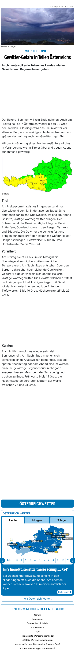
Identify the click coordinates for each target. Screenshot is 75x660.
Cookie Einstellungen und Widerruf (37, 648)
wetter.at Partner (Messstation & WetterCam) (37, 644)
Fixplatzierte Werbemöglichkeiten (37, 636)
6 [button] (44, 560)
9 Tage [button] (61, 520)
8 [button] (53, 560)
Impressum (37, 619)
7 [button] (48, 560)
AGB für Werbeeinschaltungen (37, 640)
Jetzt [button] (9, 560)
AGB (37, 631)
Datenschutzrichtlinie (37, 623)
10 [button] (63, 560)
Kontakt (37, 615)
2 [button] (26, 560)
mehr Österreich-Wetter (36, 598)
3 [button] (30, 560)
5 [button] (39, 560)
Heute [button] (13, 520)
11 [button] (68, 560)
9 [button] (57, 560)
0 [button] (17, 560)
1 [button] (21, 560)
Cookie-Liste (37, 627)
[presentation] (2, 560)
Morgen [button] (37, 520)
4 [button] (35, 560)
